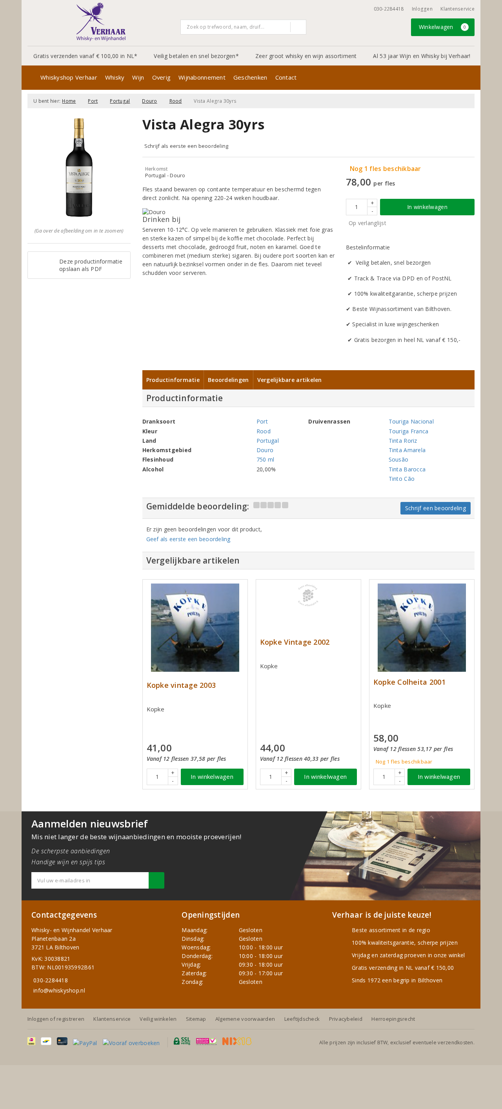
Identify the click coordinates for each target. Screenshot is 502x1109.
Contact (286, 77)
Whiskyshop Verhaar (68, 77)
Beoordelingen (228, 380)
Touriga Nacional (411, 421)
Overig (161, 77)
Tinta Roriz (403, 440)
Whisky (115, 77)
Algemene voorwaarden (245, 1018)
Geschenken (250, 77)
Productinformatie (173, 380)
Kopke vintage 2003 (181, 685)
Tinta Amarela (407, 450)
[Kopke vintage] (195, 628)
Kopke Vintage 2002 (295, 642)
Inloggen (422, 8)
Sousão (399, 459)
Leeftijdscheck (302, 1018)
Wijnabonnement (202, 77)
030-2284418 (389, 8)
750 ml (265, 459)
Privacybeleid (345, 1018)
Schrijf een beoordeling (435, 508)
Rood (175, 101)
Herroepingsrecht (393, 1018)
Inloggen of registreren (55, 1018)
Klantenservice (457, 8)
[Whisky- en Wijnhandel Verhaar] (101, 22)
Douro (149, 101)
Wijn (138, 77)
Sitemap (196, 1018)
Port (93, 101)
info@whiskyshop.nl (59, 990)
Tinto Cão (402, 478)
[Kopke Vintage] (308, 595)
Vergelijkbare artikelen (289, 380)
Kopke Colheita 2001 (409, 682)
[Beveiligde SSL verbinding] (206, 1041)
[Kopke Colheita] (421, 628)
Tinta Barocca (407, 469)
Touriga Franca (409, 431)
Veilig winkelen (158, 1018)
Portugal (120, 101)
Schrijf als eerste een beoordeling (186, 145)
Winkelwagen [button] (442, 27)
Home (69, 101)
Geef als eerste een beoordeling (188, 539)
